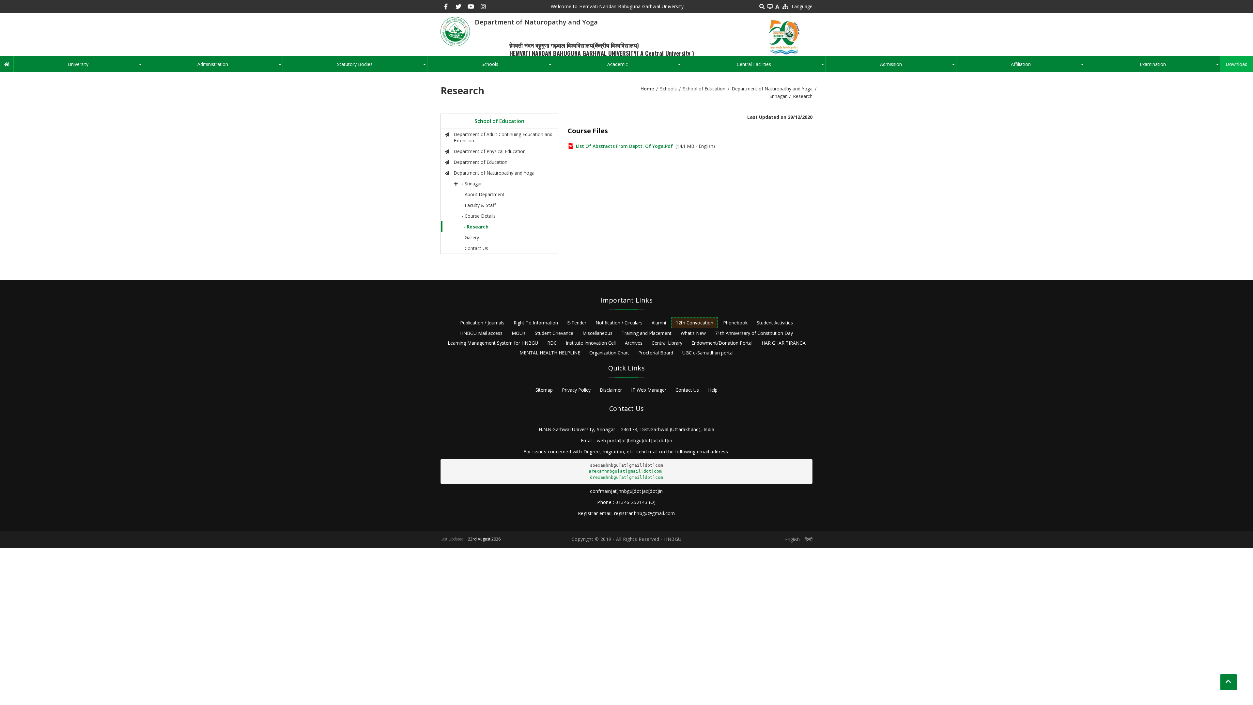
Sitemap (544, 390)
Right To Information (536, 323)
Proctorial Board (655, 353)
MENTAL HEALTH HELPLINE (549, 353)
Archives (633, 343)
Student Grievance (554, 333)
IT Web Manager (648, 390)
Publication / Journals (482, 323)
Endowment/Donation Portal (721, 343)
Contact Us (687, 390)
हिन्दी (808, 539)
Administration (239, 66)
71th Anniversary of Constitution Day (754, 333)
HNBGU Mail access (481, 333)
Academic (644, 66)
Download (1236, 64)
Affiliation (1048, 66)
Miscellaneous (597, 333)
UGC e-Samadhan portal (708, 353)
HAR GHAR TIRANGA (784, 343)
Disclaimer (611, 390)
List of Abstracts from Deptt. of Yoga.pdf (624, 146)
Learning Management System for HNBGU (493, 343)
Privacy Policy (576, 390)
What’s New (693, 333)
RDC (552, 343)
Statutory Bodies (382, 66)
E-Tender (576, 323)
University (105, 66)
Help (713, 390)
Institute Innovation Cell (591, 343)
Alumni (659, 323)
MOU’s (519, 333)
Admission (918, 66)
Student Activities (775, 323)
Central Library (667, 343)
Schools (517, 66)
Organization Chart (609, 353)
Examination (1180, 66)
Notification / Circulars (619, 323)
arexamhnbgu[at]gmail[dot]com (625, 471)
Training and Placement (647, 333)
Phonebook (735, 323)
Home (647, 89)
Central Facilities (781, 66)
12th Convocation (694, 323)
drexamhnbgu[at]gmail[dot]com (626, 477)
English (792, 539)
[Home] (455, 31)
